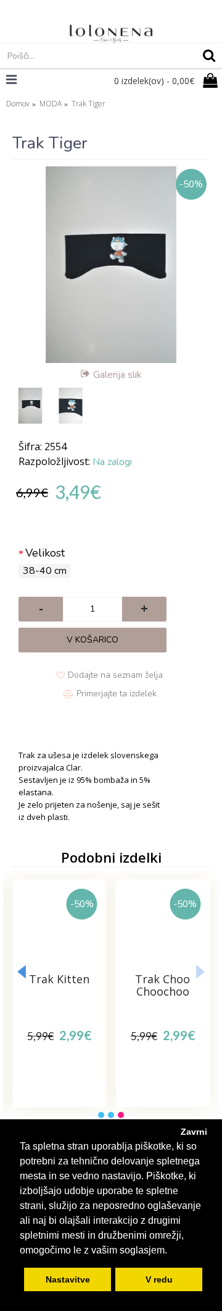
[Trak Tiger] (111, 265)
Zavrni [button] (194, 1132)
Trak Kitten (59, 979)
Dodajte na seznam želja (115, 675)
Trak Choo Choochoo (162, 985)
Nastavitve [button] (68, 1279)
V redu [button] (159, 1279)
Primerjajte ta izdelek (116, 693)
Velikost (45, 552)
